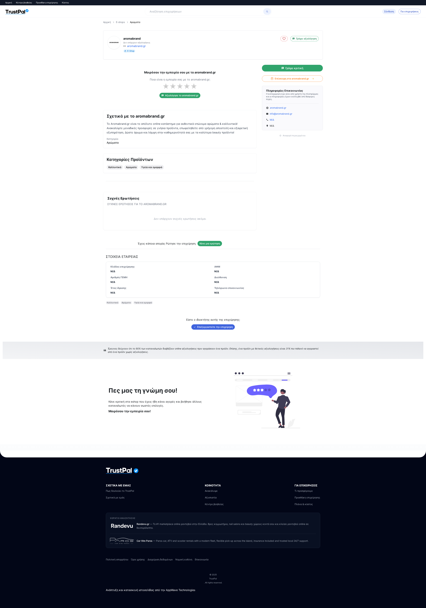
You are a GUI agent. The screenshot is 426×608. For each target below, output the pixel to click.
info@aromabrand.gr (281, 113)
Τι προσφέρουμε (304, 490)
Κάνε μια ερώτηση (210, 243)
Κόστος (65, 2)
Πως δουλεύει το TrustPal (120, 490)
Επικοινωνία (202, 559)
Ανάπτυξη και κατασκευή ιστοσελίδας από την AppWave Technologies (150, 590)
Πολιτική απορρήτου (117, 559)
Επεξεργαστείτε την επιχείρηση (215, 326)
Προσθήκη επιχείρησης (47, 2)
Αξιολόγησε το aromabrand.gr (181, 95)
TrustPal (213, 578)
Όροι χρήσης (138, 559)
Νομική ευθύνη (183, 559)
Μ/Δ (272, 119)
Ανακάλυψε (211, 490)
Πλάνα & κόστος (304, 504)
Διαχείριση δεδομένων (160, 559)
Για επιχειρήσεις (410, 11)
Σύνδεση (389, 11)
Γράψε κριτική (294, 68)
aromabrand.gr (136, 46)
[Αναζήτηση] (267, 11)
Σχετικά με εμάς (115, 497)
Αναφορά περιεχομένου (294, 135)
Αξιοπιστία (211, 497)
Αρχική (8, 2)
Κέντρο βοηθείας (24, 2)
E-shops (120, 22)
